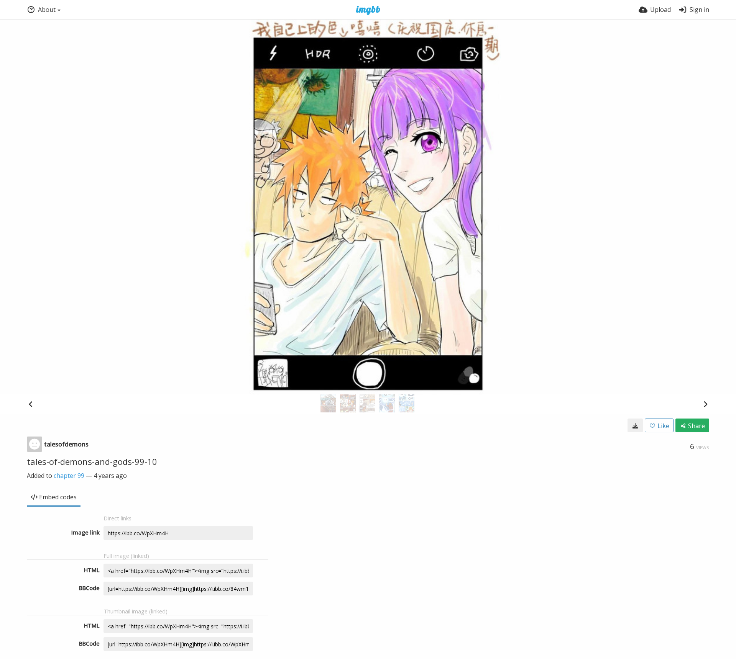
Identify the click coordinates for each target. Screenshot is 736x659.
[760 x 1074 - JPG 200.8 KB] (635, 425)
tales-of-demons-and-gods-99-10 (92, 461)
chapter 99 (69, 475)
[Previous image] (30, 404)
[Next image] (705, 404)
